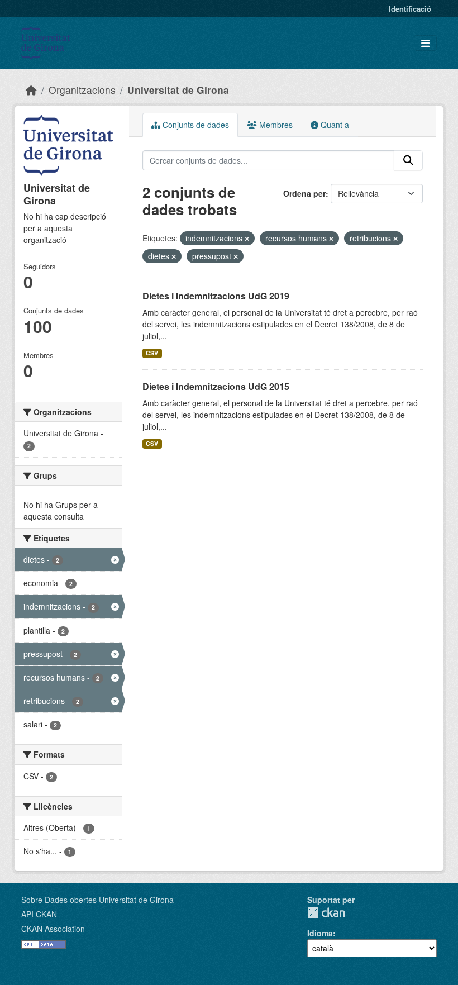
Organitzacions (82, 90)
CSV (152, 353)
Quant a (333, 124)
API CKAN (39, 914)
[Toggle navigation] (425, 43)
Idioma (320, 933)
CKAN (326, 913)
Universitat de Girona (178, 90)
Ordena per (304, 193)
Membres (275, 124)
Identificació (410, 8)
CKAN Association (53, 928)
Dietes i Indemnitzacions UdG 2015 (215, 386)
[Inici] (31, 90)
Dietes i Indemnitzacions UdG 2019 (215, 295)
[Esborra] (247, 238)
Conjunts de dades (194, 124)
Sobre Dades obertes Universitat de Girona (97, 899)
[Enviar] (408, 160)
